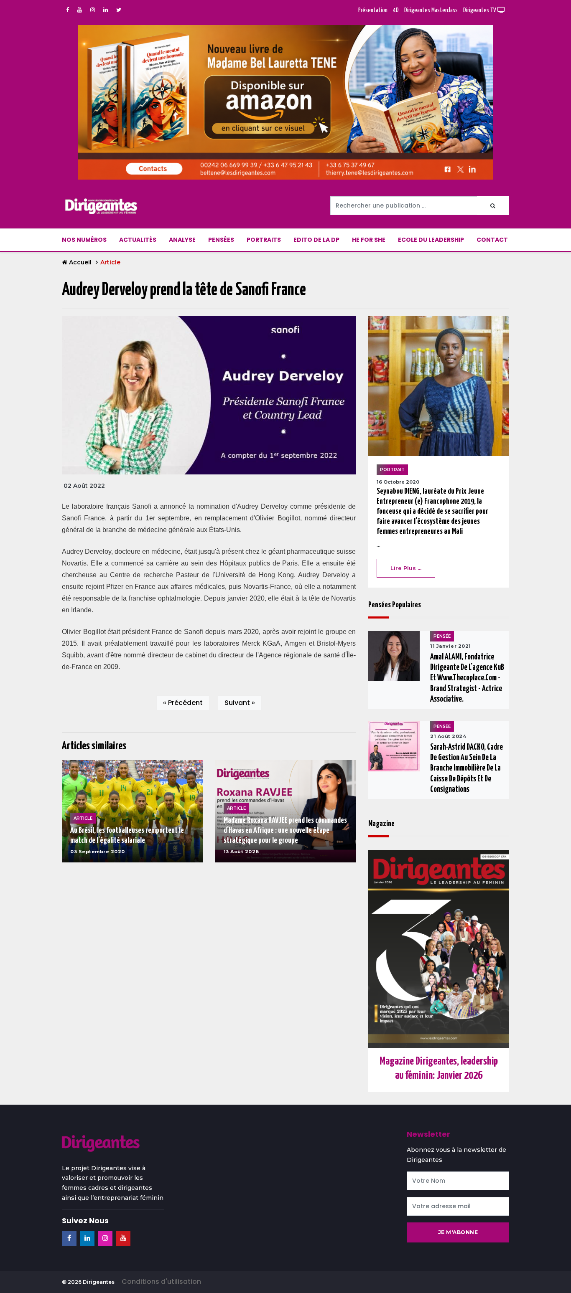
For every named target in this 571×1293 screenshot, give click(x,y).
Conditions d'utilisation (161, 1281)
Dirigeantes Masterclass (431, 10)
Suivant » (239, 702)
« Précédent (183, 702)
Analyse (182, 240)
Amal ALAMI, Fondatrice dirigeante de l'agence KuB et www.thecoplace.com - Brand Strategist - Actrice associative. (467, 678)
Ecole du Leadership (431, 240)
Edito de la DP (316, 240)
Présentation (372, 10)
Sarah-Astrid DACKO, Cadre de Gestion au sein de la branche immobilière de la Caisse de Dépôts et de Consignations (466, 768)
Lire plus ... (405, 568)
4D (396, 10)
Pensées (221, 240)
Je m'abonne (458, 1232)
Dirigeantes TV (480, 10)
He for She (368, 240)
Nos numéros (84, 240)
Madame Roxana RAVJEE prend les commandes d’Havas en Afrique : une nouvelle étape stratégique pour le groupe (285, 830)
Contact (492, 240)
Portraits (264, 240)
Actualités (137, 240)
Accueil (80, 262)
